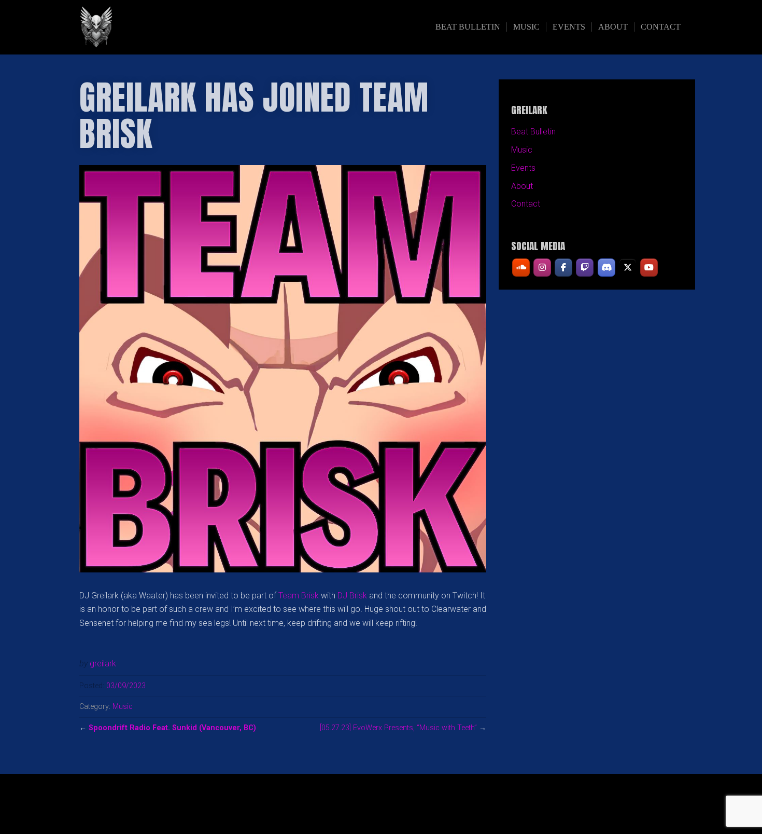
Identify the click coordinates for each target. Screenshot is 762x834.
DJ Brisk (352, 595)
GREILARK (169, 27)
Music (526, 26)
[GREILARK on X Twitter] (628, 267)
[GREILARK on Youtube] (649, 267)
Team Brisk (298, 595)
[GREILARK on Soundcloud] (521, 267)
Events (569, 26)
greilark (103, 663)
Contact (661, 26)
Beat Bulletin (467, 26)
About (613, 26)
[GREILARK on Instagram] (542, 267)
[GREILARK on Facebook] (563, 267)
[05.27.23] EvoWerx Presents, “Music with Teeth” (398, 727)
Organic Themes (401, 809)
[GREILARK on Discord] (606, 267)
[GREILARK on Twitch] (585, 267)
